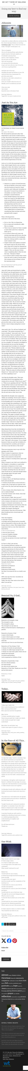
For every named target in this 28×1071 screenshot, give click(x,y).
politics (5, 993)
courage (9, 915)
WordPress (19, 1054)
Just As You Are (9, 102)
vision (24, 915)
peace (11, 682)
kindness (8, 988)
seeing (18, 732)
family (3, 983)
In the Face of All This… (13, 740)
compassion (5, 980)
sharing (15, 682)
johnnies (19, 96)
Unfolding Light (6, 44)
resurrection (14, 996)
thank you (10, 999)
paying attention (12, 991)
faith (24, 980)
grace (11, 96)
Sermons (9, 585)
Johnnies (6, 22)
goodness (9, 835)
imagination (20, 986)
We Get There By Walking (14, 2)
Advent (4, 975)
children (18, 975)
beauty (9, 975)
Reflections (9, 94)
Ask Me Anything (14, 16)
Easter (21, 980)
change (14, 975)
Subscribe (6, 959)
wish (2, 917)
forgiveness (10, 587)
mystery (21, 915)
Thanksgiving (4, 999)
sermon (23, 997)
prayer (10, 993)
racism (17, 993)
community (19, 978)
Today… (5, 688)
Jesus (22, 587)
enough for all (14, 680)
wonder (5, 917)
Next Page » (12, 924)
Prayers (8, 679)
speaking (22, 732)
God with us (10, 983)
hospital (15, 96)
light (12, 988)
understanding (4, 734)
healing (3, 682)
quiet (15, 993)
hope (20, 587)
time (14, 999)
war (2, 1000)
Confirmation (12, 980)
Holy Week (11, 986)
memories (24, 988)
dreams (17, 980)
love (9, 682)
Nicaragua (4, 991)
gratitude (22, 680)
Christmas (6, 978)
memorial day (19, 988)
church (13, 978)
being (8, 732)
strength (19, 682)
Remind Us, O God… (11, 595)
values (23, 999)
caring (8, 680)
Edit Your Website (8, 1059)
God (8, 96)
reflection (6, 996)
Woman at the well (5, 589)
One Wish (6, 841)
